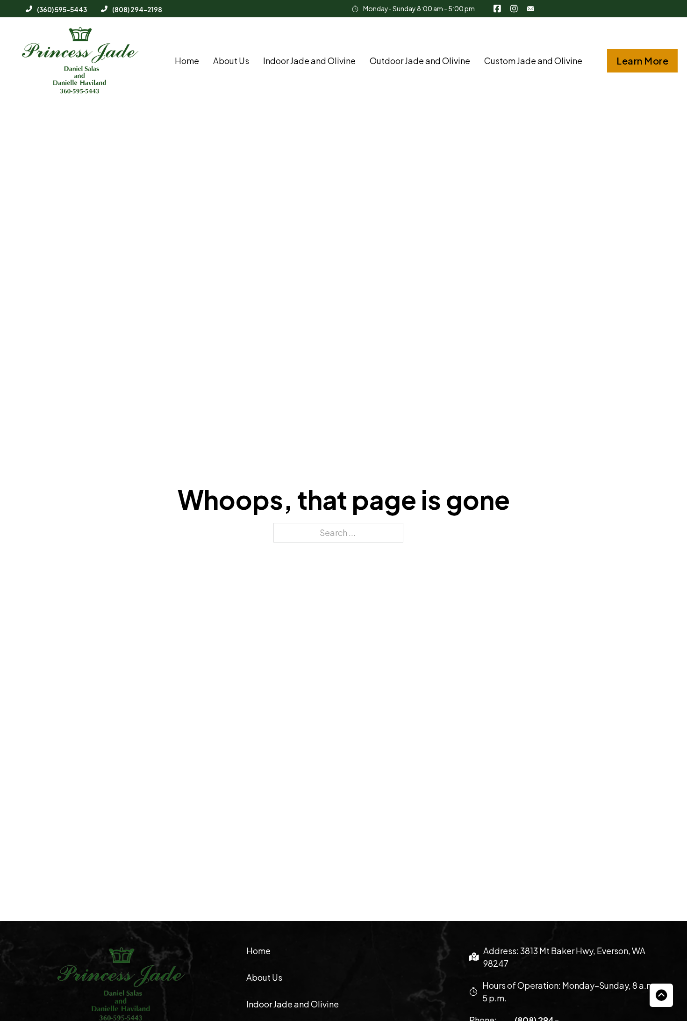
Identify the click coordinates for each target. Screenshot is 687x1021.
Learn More (642, 60)
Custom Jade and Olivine (533, 60)
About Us (231, 60)
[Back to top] (661, 995)
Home (187, 60)
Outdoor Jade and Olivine (420, 60)
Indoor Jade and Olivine (309, 60)
